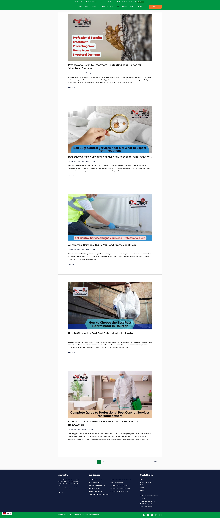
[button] (97, 7)
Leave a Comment (74, 73)
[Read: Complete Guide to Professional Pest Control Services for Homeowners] (110, 394)
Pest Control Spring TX (146, 504)
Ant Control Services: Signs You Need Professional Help (102, 245)
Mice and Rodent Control (95, 482)
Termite (132, 6)
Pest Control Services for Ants (97, 485)
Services (93, 6)
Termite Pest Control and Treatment (99, 494)
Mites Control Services (116, 482)
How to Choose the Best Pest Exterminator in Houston (101, 333)
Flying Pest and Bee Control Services (120, 479)
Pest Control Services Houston (119, 485)
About (86, 6)
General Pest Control (107, 6)
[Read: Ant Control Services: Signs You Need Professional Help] (110, 217)
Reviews (124, 6)
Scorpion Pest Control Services (119, 491)
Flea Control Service (94, 488)
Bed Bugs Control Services (96, 479)
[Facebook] (144, 515)
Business (84, 338)
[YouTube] (152, 515)
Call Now (140, 2)
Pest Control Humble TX (146, 506)
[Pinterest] (156, 515)
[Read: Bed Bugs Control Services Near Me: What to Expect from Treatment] (110, 129)
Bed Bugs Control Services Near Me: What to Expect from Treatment (110, 156)
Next (156, 462)
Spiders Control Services (95, 491)
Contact (139, 6)
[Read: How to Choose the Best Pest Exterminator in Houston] (110, 306)
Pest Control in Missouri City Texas (120, 488)
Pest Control (85, 161)
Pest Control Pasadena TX (147, 501)
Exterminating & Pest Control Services (94, 73)
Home (80, 6)
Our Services (143, 493)
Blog (117, 6)
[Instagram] (148, 515)
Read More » (72, 87)
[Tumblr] (160, 515)
